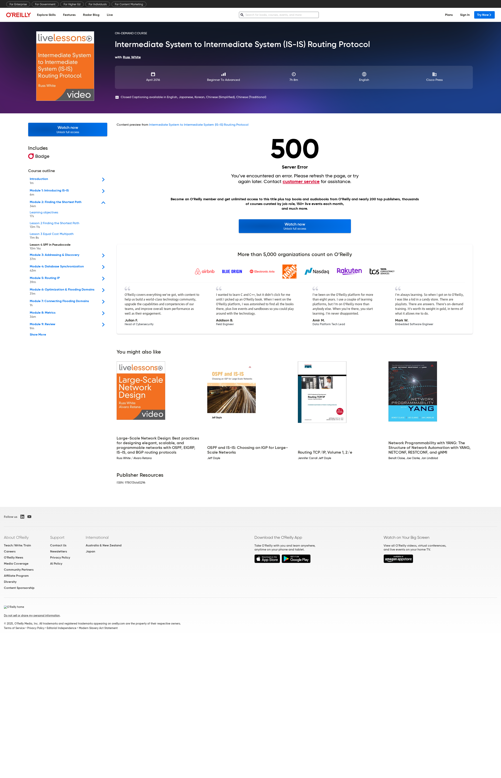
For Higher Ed (72, 4)
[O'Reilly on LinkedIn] (22, 517)
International (97, 537)
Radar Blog (91, 15)
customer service (301, 181)
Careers (9, 551)
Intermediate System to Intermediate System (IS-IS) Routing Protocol (199, 124)
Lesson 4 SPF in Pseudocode (50, 246)
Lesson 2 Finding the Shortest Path (54, 225)
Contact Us (58, 545)
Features (69, 15)
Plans (449, 15)
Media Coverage (16, 563)
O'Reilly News (13, 557)
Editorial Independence (61, 628)
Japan (90, 551)
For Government (45, 4)
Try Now (483, 15)
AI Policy (56, 563)
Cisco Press (434, 80)
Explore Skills (46, 15)
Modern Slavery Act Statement (98, 628)
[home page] (18, 15)
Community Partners (18, 570)
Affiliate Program (16, 576)
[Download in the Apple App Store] (267, 562)
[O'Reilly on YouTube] (29, 517)
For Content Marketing (129, 4)
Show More (38, 334)
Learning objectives (44, 214)
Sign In (465, 15)
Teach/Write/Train (17, 545)
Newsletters (58, 551)
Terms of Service (14, 628)
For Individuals (98, 4)
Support (57, 537)
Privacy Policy (60, 557)
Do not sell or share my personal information (32, 615)
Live (110, 15)
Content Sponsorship (19, 588)
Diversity (10, 582)
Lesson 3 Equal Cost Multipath (52, 235)
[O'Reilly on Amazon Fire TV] (398, 562)
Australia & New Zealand (104, 545)
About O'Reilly (16, 537)
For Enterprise (18, 4)
